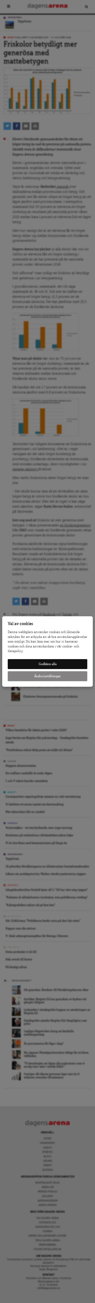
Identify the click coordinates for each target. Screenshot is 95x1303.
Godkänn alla (48, 664)
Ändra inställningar (47, 676)
